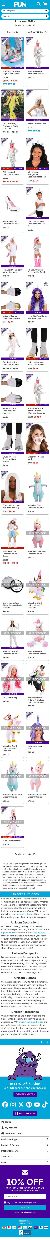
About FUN (6, 1156)
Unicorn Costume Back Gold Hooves (36, 363)
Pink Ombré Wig (10, 698)
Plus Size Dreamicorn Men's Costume (12, 271)
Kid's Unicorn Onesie (12, 841)
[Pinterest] (29, 1104)
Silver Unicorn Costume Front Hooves (9, 410)
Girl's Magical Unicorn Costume (11, 173)
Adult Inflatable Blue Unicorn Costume (12, 795)
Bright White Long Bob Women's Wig (11, 506)
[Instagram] (13, 1104)
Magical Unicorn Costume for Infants (37, 652)
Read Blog (26, 1113)
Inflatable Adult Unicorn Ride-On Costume (10, 748)
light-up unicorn (9, 932)
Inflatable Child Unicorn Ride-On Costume (35, 605)
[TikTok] (45, 1104)
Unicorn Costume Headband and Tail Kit (36, 223)
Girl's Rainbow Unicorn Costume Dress (11, 553)
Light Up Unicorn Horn (35, 747)
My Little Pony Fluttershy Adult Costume (10, 126)
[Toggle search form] (38, 4)
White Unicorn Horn (37, 124)
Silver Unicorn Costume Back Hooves (9, 459)
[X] (21, 1104)
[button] (45, 4)
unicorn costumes (24, 914)
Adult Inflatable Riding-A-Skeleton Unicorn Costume (36, 700)
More (3, 1162)
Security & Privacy (10, 1145)
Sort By (35, 32)
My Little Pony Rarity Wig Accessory (37, 317)
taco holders (39, 932)
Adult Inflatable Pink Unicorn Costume (37, 795)
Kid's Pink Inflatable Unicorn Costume (37, 552)
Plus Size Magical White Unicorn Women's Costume (36, 410)
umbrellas (38, 1022)
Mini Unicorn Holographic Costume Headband (37, 174)
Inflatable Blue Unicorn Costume (36, 506)
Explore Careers (25, 1094)
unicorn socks (25, 1022)
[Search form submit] (46, 16)
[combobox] (22, 16)
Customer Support (10, 1139)
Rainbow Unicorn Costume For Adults (37, 271)
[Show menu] (3, 4)
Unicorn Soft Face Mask (36, 458)
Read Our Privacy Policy (25, 1212)
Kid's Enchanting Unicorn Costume (11, 652)
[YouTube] (37, 1104)
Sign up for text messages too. (21, 1202)
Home (8, 1122)
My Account (11, 1128)
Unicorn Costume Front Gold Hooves (11, 317)
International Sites (10, 1151)
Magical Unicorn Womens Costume (36, 72)
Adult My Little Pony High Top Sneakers (12, 72)
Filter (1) (11, 32)
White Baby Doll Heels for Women (11, 222)
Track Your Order (13, 1133)
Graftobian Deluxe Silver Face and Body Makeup (12, 605)
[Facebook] (5, 1104)
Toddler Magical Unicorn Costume (11, 363)
